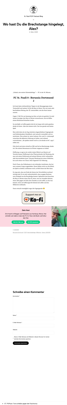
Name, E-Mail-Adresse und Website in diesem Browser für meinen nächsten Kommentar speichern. (31, 338)
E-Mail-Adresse (17, 322)
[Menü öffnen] (33, 19)
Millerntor (38, 232)
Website (15, 329)
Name (15, 315)
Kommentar (16, 296)
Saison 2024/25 (46, 232)
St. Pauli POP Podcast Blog (33, 16)
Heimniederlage (31, 232)
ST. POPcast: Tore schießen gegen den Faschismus (20, 403)
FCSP (25, 232)
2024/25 (16, 230)
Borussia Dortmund (18, 232)
